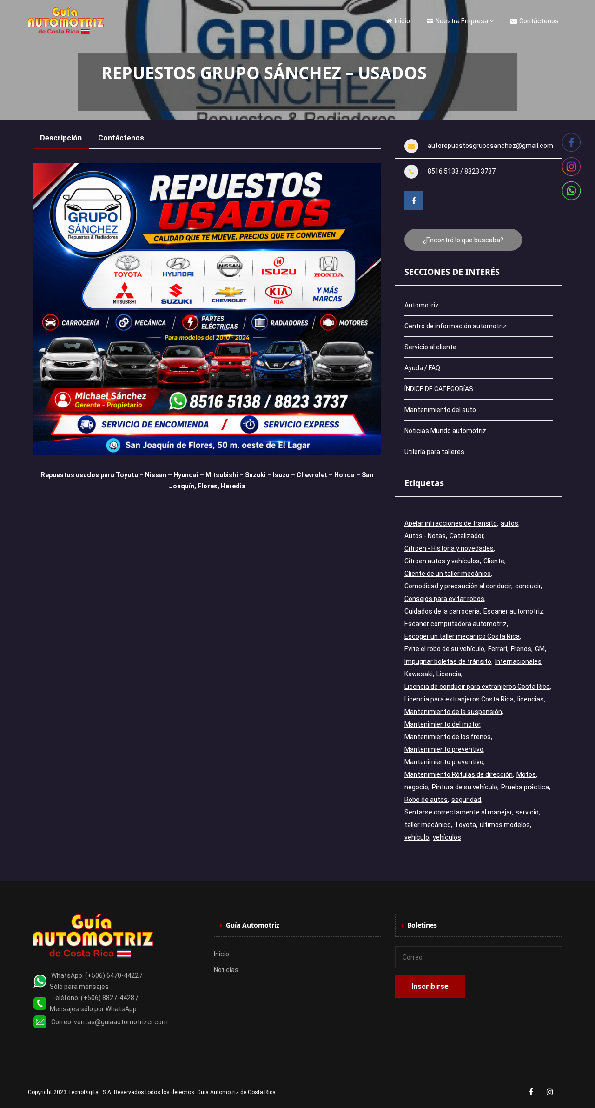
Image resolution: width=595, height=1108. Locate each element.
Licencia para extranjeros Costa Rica (459, 699)
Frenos (521, 649)
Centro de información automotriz (455, 326)
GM (540, 649)
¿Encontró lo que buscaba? (463, 240)
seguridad (466, 799)
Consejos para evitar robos (444, 598)
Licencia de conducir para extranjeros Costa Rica (477, 686)
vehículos (447, 837)
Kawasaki (418, 674)
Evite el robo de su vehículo (444, 649)
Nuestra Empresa (462, 21)
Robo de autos (426, 799)
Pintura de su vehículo (464, 787)
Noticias (226, 970)
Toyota (465, 824)
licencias (530, 699)
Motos (526, 774)
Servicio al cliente (430, 347)
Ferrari (497, 649)
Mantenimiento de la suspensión (453, 711)
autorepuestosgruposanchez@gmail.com (490, 145)
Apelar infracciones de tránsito (450, 523)
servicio (527, 812)
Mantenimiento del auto (440, 410)
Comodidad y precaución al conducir (457, 586)
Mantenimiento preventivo (443, 749)
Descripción (61, 137)
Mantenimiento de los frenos (447, 737)
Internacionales (518, 661)
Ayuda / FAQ (422, 368)
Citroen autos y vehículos (442, 561)
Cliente (493, 561)
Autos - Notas (425, 536)
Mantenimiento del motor (442, 724)
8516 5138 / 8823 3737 (462, 171)
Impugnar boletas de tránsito (447, 661)
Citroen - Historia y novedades (449, 548)
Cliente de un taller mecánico (447, 573)
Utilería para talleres (434, 451)
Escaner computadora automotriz (455, 623)
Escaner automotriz (513, 611)
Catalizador (466, 536)
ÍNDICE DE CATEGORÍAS (438, 389)
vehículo (416, 837)
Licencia (448, 674)
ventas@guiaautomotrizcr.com (121, 1022)
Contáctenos (539, 21)
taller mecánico (427, 824)
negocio (416, 787)
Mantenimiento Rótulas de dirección (458, 774)
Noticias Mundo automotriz (445, 430)
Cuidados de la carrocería (442, 611)
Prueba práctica (525, 787)
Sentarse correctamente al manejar (458, 812)
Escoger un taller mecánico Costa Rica (462, 636)
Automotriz (421, 305)
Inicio (402, 21)
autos (509, 523)
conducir (528, 586)
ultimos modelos (505, 824)
